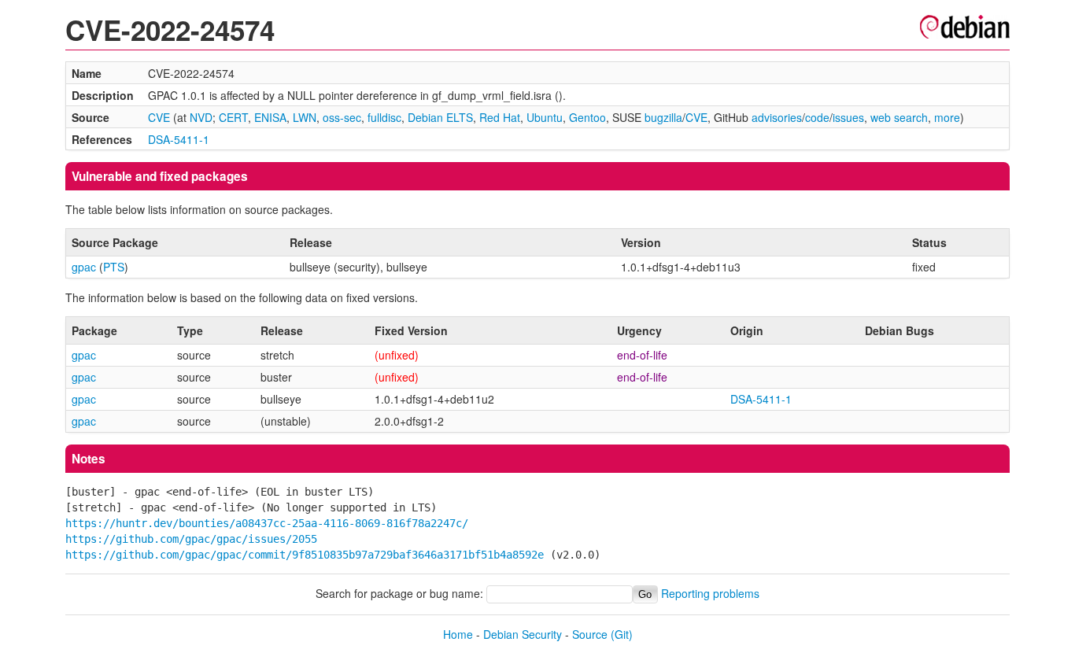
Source (590, 634)
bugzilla (663, 117)
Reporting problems (710, 593)
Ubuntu (544, 117)
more (947, 117)
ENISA (270, 117)
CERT (233, 117)
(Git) (622, 634)
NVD (201, 117)
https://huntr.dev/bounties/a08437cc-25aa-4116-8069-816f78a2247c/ (266, 523)
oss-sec (342, 117)
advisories (777, 117)
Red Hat (499, 117)
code (817, 117)
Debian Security (522, 634)
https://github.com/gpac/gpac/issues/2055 (191, 539)
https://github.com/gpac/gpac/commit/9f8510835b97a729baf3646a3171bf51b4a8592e (304, 554)
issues (848, 117)
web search (899, 117)
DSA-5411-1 (178, 139)
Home (458, 634)
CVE (159, 117)
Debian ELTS (440, 117)
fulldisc (384, 117)
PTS (113, 267)
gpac (84, 267)
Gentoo (587, 117)
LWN (304, 117)
